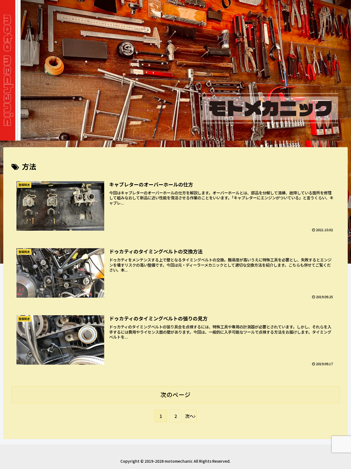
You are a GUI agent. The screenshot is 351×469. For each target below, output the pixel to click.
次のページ (175, 394)
